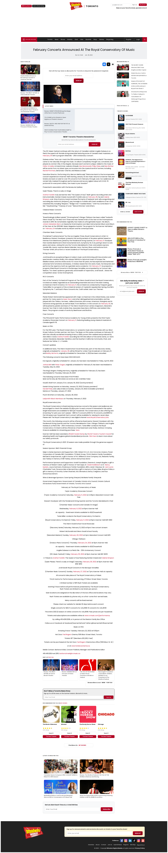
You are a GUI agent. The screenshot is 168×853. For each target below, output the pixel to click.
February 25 (47, 156)
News (56, 39)
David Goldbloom (93, 465)
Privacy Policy (140, 848)
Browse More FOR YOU (131, 272)
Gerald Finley (48, 389)
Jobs (81, 39)
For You (51, 657)
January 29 (65, 351)
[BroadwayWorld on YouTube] (143, 840)
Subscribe (106, 809)
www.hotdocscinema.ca (80, 646)
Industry (69, 39)
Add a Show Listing (38, 6)
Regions (126, 845)
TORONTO (92, 6)
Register (128, 39)
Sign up (141, 291)
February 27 (96, 266)
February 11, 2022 (82, 520)
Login (138, 39)
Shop (95, 39)
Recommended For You (124, 222)
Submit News (118, 845)
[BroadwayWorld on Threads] (138, 840)
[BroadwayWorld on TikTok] (134, 840)
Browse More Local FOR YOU (100, 682)
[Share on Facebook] (104, 64)
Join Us (110, 845)
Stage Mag (109, 39)
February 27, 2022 (80, 571)
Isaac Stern (67, 299)
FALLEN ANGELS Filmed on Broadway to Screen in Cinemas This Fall (28, 73)
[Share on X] (108, 64)
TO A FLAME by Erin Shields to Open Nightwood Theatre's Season (55, 118)
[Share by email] (113, 64)
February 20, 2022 (76, 535)
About (97, 845)
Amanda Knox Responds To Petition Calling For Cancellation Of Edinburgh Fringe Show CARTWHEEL (139, 96)
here (77, 430)
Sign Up (79, 81)
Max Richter (109, 166)
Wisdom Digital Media (114, 848)
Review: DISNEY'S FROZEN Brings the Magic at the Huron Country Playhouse (57, 112)
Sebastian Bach (55, 224)
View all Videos (122, 106)
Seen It (51, 733)
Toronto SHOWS (122, 111)
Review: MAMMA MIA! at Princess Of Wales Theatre (29, 121)
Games (101, 39)
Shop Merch (27, 6)
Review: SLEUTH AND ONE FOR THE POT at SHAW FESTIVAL (57, 124)
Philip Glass (96, 166)
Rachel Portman (49, 171)
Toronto (49, 39)
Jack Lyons (109, 467)
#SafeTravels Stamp (77, 434)
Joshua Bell (47, 365)
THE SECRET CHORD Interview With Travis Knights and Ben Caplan (138, 67)
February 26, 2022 (89, 562)
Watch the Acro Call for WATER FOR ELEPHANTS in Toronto (139, 75)
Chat (76, 39)
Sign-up (134, 4)
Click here (93, 436)
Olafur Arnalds (48, 166)
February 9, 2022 (75, 508)
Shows (63, 39)
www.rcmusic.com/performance (97, 615)
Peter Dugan (60, 365)
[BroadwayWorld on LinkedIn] (130, 840)
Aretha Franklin (49, 195)
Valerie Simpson (108, 558)
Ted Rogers (67, 634)
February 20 (105, 304)
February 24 (50, 228)
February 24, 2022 (84, 543)
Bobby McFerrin (52, 353)
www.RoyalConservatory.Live (98, 417)
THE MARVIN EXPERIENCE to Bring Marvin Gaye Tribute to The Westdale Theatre (29, 105)
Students (88, 39)
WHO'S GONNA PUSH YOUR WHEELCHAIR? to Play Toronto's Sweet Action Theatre (58, 131)
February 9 (100, 240)
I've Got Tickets (51, 736)
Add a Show (138, 212)
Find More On (77, 745)
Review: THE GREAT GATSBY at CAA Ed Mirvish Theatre (30, 89)
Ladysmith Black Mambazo (53, 399)
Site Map (133, 845)
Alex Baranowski (85, 166)
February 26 (93, 197)
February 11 (72, 285)
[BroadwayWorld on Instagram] (126, 840)
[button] (144, 39)
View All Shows (125, 212)
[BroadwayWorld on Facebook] (121, 840)
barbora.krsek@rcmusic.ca (69, 653)
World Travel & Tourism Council (99, 434)
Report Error (141, 845)
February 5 (72, 320)
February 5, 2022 (80, 495)
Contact (103, 845)
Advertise (91, 845)
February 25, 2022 (77, 554)
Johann (46, 224)
